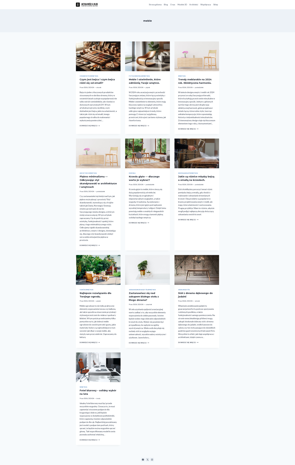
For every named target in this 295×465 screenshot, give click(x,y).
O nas (172, 4)
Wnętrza (94, 76)
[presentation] (98, 56)
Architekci (193, 4)
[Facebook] (143, 460)
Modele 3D (182, 4)
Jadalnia (132, 289)
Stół (146, 289)
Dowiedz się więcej (90, 126)
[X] (147, 460)
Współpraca (205, 4)
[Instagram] (152, 460)
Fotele (132, 76)
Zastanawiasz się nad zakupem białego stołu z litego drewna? (144, 296)
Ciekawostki (85, 76)
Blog (166, 4)
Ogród (82, 289)
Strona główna (155, 4)
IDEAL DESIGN (89, 87)
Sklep (215, 4)
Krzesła (138, 76)
